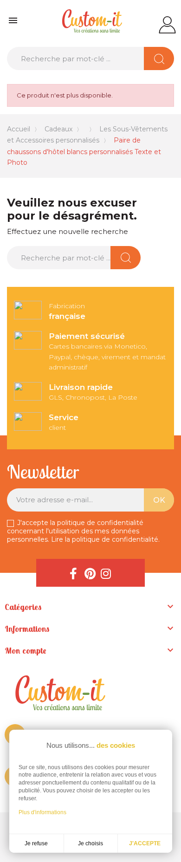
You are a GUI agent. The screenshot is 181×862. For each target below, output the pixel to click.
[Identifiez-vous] (167, 24)
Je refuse (36, 843)
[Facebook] (73, 573)
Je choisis (90, 843)
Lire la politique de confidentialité (104, 539)
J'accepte (145, 843)
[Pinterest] (90, 573)
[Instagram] (106, 573)
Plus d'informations (42, 812)
